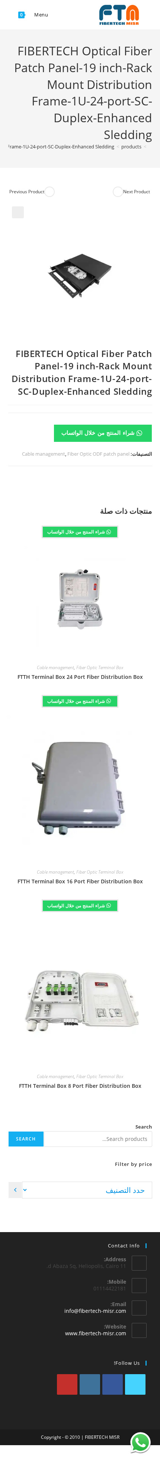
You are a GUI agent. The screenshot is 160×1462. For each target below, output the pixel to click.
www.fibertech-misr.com (95, 1333)
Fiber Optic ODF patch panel (98, 453)
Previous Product (26, 191)
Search (143, 1126)
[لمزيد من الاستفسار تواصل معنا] (140, 1442)
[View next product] (118, 192)
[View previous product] (49, 192)
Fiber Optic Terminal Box (99, 667)
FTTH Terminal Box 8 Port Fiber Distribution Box (80, 1085)
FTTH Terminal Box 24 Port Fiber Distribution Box (80, 676)
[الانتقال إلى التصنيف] (15, 1190)
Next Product (136, 191)
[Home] (150, 146)
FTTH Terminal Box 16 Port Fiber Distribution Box (80, 881)
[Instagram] (90, 1384)
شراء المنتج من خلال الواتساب (99, 432)
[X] (135, 1384)
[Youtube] (67, 1384)
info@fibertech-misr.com (95, 1310)
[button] (18, 212)
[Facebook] (112, 1384)
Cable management (43, 453)
